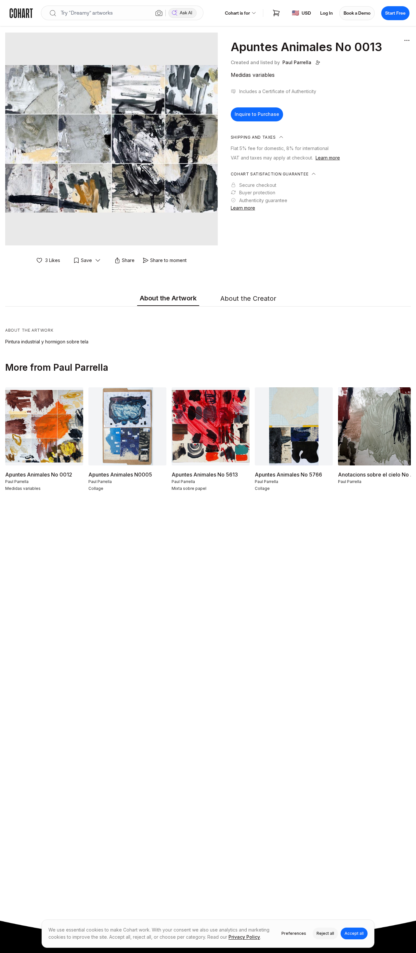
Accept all (354, 933)
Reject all (325, 933)
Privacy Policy (244, 937)
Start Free (395, 13)
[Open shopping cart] (276, 13)
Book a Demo (357, 13)
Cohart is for (237, 13)
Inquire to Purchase (257, 114)
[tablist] (208, 299)
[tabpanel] (208, 327)
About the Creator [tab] (248, 298)
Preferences (293, 933)
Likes (52, 260)
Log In (326, 13)
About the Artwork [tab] (168, 298)
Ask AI (186, 13)
